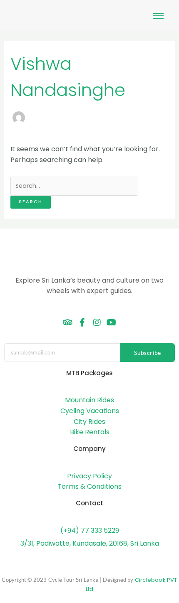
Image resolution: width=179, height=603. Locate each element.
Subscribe (147, 352)
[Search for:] (73, 185)
